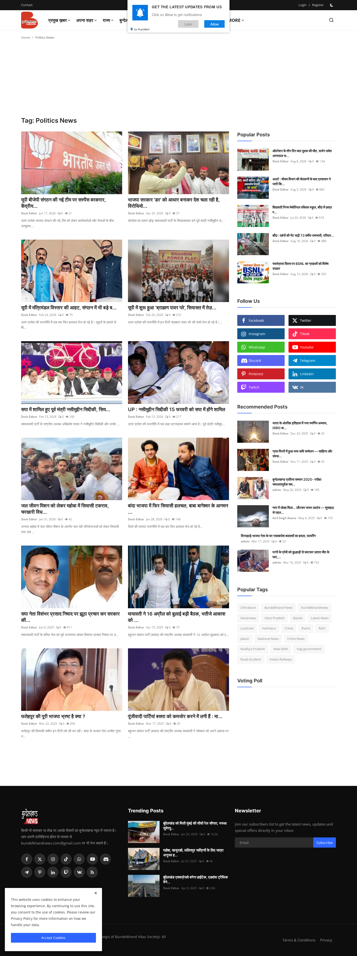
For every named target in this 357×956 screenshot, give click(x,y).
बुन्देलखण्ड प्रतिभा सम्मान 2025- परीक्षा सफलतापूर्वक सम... (296, 481)
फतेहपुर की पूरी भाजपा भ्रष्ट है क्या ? (53, 716)
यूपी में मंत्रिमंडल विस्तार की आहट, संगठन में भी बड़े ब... (69, 308)
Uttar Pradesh (274, 618)
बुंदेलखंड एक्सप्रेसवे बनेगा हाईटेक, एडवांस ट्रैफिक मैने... (195, 879)
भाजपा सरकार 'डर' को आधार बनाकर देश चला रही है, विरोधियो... (174, 203)
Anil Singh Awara (284, 518)
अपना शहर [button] (84, 20)
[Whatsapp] (79, 859)
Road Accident (250, 659)
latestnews (248, 618)
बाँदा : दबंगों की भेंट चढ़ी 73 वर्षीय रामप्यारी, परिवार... (303, 235)
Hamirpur (269, 628)
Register (318, 5)
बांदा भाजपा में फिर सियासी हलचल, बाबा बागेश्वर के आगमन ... (178, 509)
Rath (322, 628)
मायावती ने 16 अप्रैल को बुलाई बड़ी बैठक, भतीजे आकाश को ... (176, 617)
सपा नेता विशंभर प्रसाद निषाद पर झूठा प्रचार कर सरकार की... (70, 617)
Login (302, 5)
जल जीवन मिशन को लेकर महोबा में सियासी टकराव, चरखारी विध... (65, 509)
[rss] (92, 872)
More (234, 20)
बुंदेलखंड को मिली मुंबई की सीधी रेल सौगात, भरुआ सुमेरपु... (195, 825)
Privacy (326, 940)
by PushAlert (141, 29)
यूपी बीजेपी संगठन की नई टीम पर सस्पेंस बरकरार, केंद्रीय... (63, 203)
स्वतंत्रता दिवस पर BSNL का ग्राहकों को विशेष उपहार (300, 265)
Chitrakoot (248, 607)
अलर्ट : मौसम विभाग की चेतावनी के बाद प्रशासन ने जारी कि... (301, 181)
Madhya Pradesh (252, 649)
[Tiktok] (66, 859)
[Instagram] (53, 859)
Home (25, 37)
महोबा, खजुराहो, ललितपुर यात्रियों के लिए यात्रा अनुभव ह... (193, 852)
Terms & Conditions (298, 940)
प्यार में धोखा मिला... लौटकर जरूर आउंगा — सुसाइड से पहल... (303, 509)
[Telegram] (26, 872)
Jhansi (306, 628)
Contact (27, 5)
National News (268, 638)
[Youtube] (92, 859)
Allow (214, 23)
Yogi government (309, 649)
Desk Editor (29, 213)
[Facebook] (26, 859)
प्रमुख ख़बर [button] (57, 20)
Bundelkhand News (278, 607)
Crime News (296, 638)
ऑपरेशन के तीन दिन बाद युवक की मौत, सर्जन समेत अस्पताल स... (302, 153)
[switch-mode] (332, 5)
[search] (331, 20)
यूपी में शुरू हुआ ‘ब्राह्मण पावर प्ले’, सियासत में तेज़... (172, 308)
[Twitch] (66, 872)
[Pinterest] (39, 872)
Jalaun (244, 638)
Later (188, 23)
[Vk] (79, 872)
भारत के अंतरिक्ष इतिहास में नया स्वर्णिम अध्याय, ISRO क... (299, 425)
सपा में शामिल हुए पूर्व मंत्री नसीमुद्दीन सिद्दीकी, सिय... (65, 409)
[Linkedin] (53, 872)
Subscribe (324, 842)
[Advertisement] (178, 80)
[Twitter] (39, 859)
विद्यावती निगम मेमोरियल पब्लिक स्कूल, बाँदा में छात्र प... (302, 209)
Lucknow (247, 628)
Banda (297, 618)
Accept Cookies (53, 937)
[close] (96, 893)
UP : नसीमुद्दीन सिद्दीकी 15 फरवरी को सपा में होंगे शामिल (176, 409)
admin (276, 490)
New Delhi (280, 649)
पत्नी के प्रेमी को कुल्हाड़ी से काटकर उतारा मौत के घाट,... (300, 554)
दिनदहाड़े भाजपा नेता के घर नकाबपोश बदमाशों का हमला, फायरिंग (278, 536)
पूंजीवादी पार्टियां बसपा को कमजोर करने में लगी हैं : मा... (175, 716)
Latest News (320, 618)
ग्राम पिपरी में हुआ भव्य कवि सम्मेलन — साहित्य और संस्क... (302, 453)
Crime (289, 628)
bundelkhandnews (314, 607)
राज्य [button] (106, 20)
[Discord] (105, 859)
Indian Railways (281, 659)
